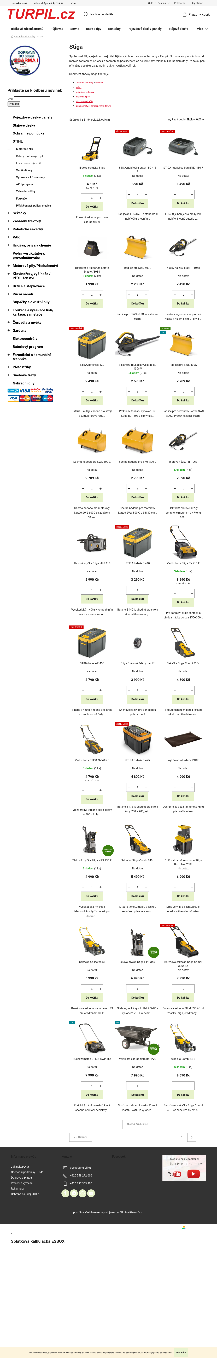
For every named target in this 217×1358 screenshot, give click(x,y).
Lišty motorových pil (28, 163)
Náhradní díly (23, 383)
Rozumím (181, 1352)
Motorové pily (24, 149)
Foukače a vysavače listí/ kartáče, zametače (33, 312)
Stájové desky (24, 125)
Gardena (19, 331)
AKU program (24, 184)
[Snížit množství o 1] (83, 198)
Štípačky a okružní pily (31, 302)
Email (10, 98)
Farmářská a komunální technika (32, 357)
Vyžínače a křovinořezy (30, 177)
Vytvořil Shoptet (196, 1227)
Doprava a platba (21, 1177)
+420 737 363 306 (81, 1183)
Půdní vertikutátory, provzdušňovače (29, 255)
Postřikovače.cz (134, 1212)
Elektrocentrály (25, 339)
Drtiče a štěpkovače (29, 286)
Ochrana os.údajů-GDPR (25, 1194)
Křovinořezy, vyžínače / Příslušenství (31, 276)
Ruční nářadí (23, 294)
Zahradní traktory (27, 221)
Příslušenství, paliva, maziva (33, 205)
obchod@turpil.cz (80, 1167)
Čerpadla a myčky (27, 322)
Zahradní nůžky (25, 191)
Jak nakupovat (19, 3)
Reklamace (17, 1188)
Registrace (197, 3)
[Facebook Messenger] (74, 1193)
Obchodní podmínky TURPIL (49, 3)
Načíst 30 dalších (137, 1124)
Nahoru (82, 1137)
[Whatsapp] (82, 1193)
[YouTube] (91, 1193)
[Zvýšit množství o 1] (100, 198)
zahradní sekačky (84, 82)
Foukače (21, 198)
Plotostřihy (22, 367)
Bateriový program (28, 347)
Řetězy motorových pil (29, 156)
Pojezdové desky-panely (32, 117)
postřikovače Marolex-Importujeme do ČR (98, 1212)
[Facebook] (65, 1193)
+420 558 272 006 (81, 1175)
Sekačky (19, 213)
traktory (99, 82)
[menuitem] (27, 29)
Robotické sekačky (28, 229)
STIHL (18, 141)
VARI (17, 237)
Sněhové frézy (24, 375)
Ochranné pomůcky (28, 133)
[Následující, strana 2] (191, 1137)
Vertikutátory (24, 170)
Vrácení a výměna (22, 1183)
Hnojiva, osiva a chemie (32, 245)
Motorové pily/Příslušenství (35, 266)
